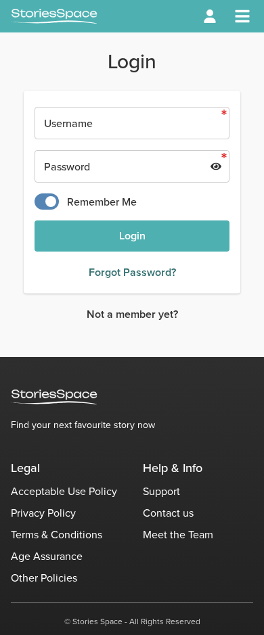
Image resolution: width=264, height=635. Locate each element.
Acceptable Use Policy (64, 491)
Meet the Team (178, 534)
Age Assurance (47, 555)
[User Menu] (210, 16)
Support (161, 491)
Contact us (168, 512)
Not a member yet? (132, 314)
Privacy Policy (43, 512)
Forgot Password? (132, 272)
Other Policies (44, 577)
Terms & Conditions (56, 534)
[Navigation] (242, 16)
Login (132, 235)
